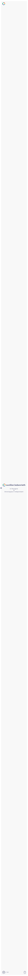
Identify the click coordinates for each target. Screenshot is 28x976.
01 (4, 972)
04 (8, 972)
